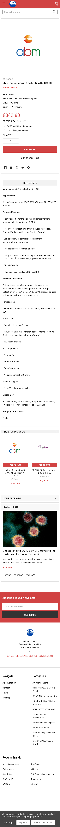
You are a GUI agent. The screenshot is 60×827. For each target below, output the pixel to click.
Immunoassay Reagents (44, 722)
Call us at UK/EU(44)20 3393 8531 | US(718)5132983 (30, 655)
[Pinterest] (28, 167)
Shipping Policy (30, 802)
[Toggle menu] (4, 4)
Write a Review (10, 87)
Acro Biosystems (11, 764)
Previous (52, 431)
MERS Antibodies (41, 727)
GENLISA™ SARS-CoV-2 (44, 709)
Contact (6, 687)
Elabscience (8, 769)
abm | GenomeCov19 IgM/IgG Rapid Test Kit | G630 (15, 473)
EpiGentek (36, 779)
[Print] (16, 167)
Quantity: (8, 135)
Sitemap (6, 697)
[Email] (11, 167)
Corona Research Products (19, 574)
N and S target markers (17, 130)
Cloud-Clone (8, 774)
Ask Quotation (9, 682)
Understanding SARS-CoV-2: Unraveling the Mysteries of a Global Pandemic (29, 552)
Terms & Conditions (30, 799)
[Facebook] (5, 167)
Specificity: (14, 121)
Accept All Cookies (43, 822)
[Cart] (56, 4)
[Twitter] (22, 167)
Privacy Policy (30, 809)
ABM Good (7, 784)
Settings (8, 822)
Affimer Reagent (40, 682)
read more (7, 567)
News (5, 692)
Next (55, 431)
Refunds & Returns (30, 805)
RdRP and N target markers (19, 126)
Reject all (23, 822)
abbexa (34, 769)
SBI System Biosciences (42, 774)
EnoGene (35, 764)
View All (34, 784)
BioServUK (8, 779)
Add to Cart (15, 465)
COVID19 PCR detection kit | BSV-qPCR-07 (44, 471)
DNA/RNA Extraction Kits (45, 696)
